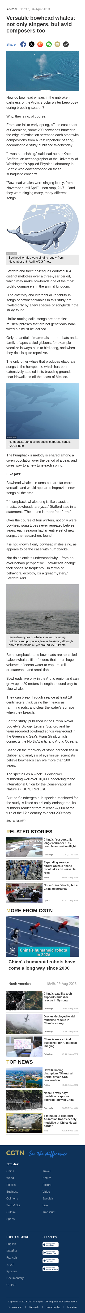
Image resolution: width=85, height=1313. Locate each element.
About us (72, 1307)
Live (45, 1205)
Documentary (15, 1278)
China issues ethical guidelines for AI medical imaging (60, 1043)
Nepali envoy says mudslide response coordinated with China (59, 1096)
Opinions (12, 1198)
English (11, 1244)
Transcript (48, 1212)
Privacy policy (53, 1307)
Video (46, 1191)
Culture (11, 1212)
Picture (46, 1185)
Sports (10, 1219)
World (10, 1178)
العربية (10, 1264)
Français (11, 1257)
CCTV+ (11, 1285)
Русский (11, 1271)
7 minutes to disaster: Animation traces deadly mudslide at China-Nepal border (60, 1120)
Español (11, 1250)
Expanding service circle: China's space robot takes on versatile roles (60, 867)
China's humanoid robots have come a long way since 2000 (41, 965)
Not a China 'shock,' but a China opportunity (61, 887)
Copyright (34, 1307)
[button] (9, 854)
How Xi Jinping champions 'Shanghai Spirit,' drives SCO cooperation (58, 1075)
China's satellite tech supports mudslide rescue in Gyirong (58, 997)
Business (12, 1191)
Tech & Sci (13, 1205)
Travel (46, 1171)
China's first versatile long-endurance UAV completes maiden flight (60, 843)
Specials (48, 1198)
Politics (11, 1185)
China (10, 1171)
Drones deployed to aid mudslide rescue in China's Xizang (59, 1020)
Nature (46, 1178)
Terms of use (15, 1307)
